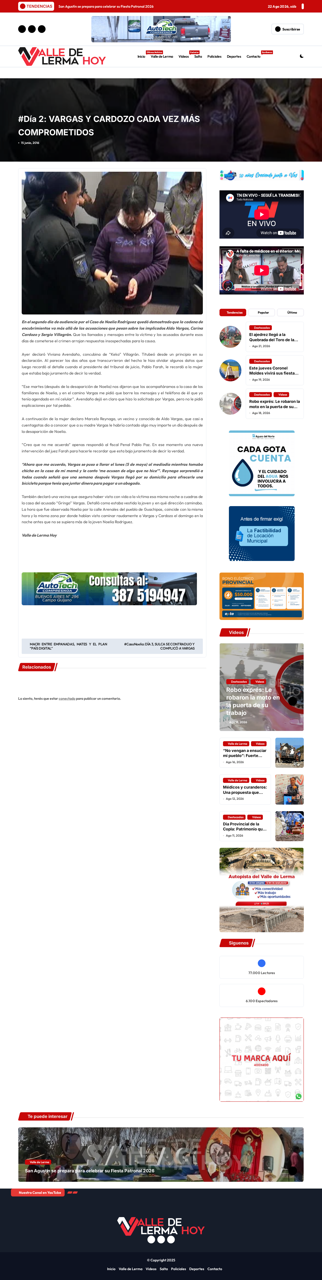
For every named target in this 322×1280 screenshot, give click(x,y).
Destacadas (262, 327)
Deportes (234, 56)
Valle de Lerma (162, 56)
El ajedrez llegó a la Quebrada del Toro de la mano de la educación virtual (271, 342)
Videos (185, 55)
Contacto (255, 55)
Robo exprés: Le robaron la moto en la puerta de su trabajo (274, 406)
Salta (198, 56)
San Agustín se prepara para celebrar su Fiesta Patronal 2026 (89, 1170)
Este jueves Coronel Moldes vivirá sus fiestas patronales (273, 373)
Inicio (143, 55)
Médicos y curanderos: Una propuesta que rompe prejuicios (245, 792)
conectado (67, 698)
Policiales (214, 56)
